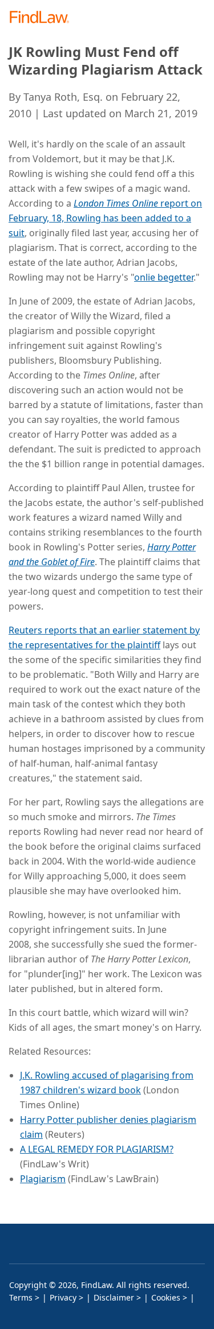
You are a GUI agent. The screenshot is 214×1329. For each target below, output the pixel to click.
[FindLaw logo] (43, 17)
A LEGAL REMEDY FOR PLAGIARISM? (96, 1149)
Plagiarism (43, 1178)
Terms (21, 1297)
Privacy (63, 1297)
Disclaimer (114, 1297)
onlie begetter (163, 277)
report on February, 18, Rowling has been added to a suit (105, 218)
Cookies (165, 1297)
